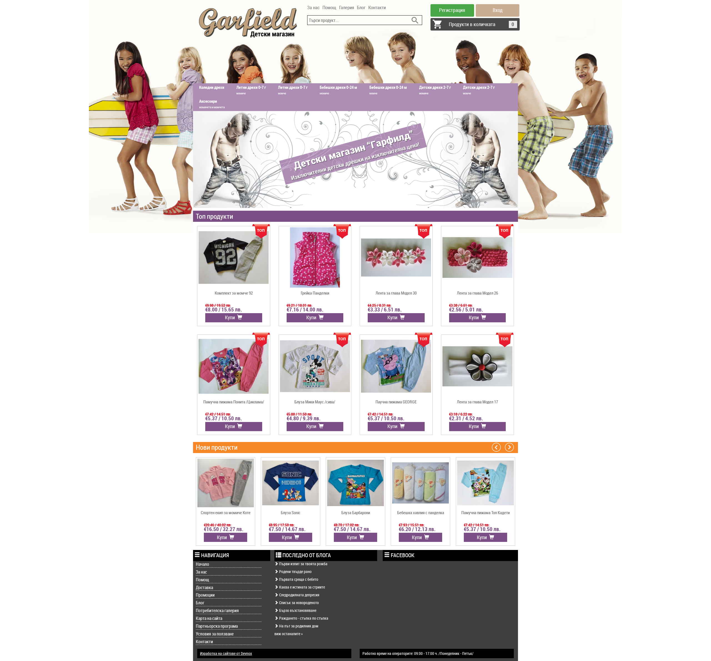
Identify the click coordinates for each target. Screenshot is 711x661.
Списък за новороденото (298, 602)
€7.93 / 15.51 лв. (411, 524)
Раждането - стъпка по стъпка (303, 618)
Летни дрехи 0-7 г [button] (251, 89)
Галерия (346, 7)
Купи (231, 317)
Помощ (329, 7)
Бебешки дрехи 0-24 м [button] (338, 89)
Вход (498, 10)
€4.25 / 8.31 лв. (379, 305)
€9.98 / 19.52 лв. (218, 305)
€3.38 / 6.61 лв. (461, 305)
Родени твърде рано (295, 571)
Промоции (205, 595)
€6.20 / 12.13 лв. (417, 529)
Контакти (377, 7)
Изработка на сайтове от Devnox (226, 653)
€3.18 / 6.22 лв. (461, 414)
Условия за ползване (215, 634)
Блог (361, 7)
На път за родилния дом (298, 626)
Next (509, 447)
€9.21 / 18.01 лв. (299, 305)
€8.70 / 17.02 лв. (346, 524)
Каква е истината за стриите (301, 587)
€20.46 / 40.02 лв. (217, 524)
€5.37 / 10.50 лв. (223, 418)
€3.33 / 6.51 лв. (385, 309)
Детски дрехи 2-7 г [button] (435, 89)
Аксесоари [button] (212, 103)
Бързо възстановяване (297, 610)
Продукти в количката (481, 24)
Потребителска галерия (217, 610)
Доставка (204, 587)
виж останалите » (288, 633)
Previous (496, 447)
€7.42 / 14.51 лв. (218, 414)
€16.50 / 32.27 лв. (223, 529)
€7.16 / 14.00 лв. (305, 309)
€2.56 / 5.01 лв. (466, 309)
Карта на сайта (209, 618)
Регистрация (452, 10)
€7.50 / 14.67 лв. (287, 529)
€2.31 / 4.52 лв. (466, 418)
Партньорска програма (217, 626)
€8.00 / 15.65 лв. (223, 309)
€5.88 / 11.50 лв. (299, 414)
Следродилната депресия (298, 594)
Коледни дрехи (211, 87)
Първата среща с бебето (298, 579)
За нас (313, 7)
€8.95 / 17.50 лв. (281, 524)
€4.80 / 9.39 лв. (304, 418)
